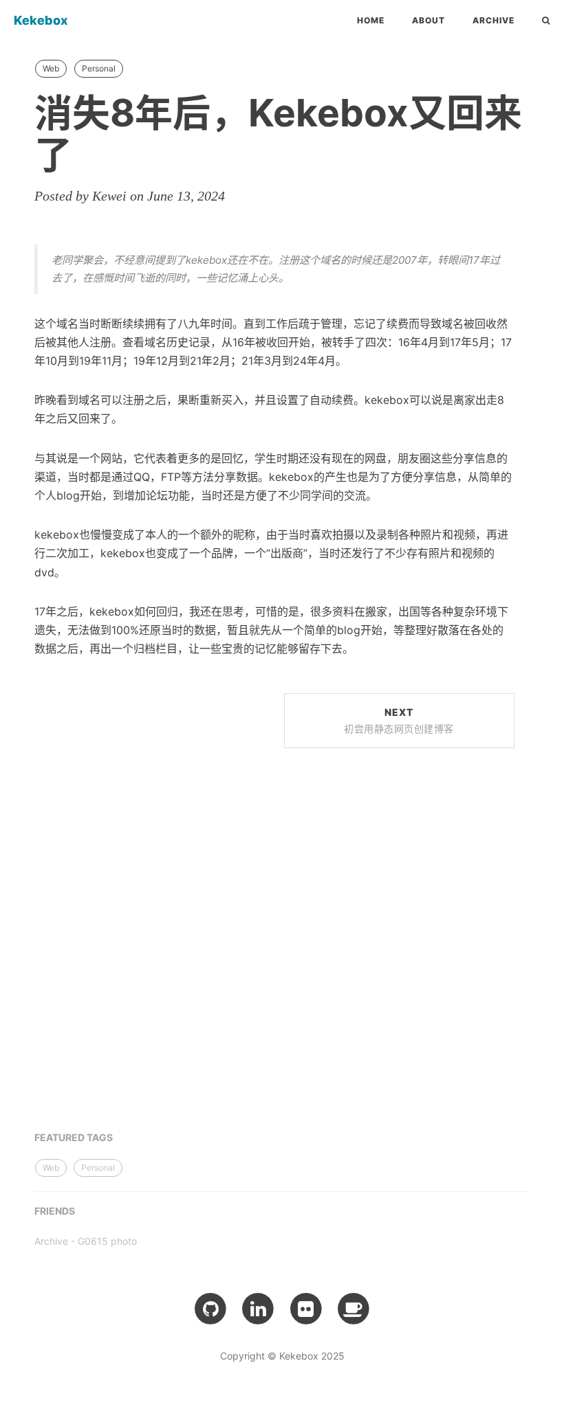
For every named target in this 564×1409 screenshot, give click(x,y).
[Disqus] (274, 948)
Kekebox (41, 20)
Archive (493, 20)
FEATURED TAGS (73, 1137)
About (428, 20)
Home (370, 20)
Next (399, 720)
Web (51, 68)
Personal (99, 68)
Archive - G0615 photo (85, 1241)
